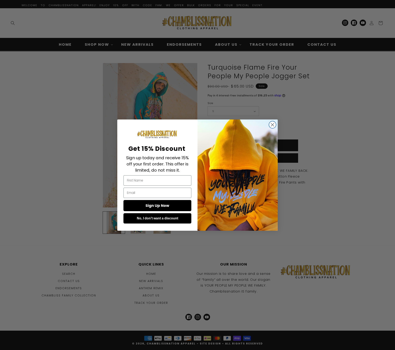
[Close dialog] (272, 124)
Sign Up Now (157, 205)
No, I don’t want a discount (157, 218)
